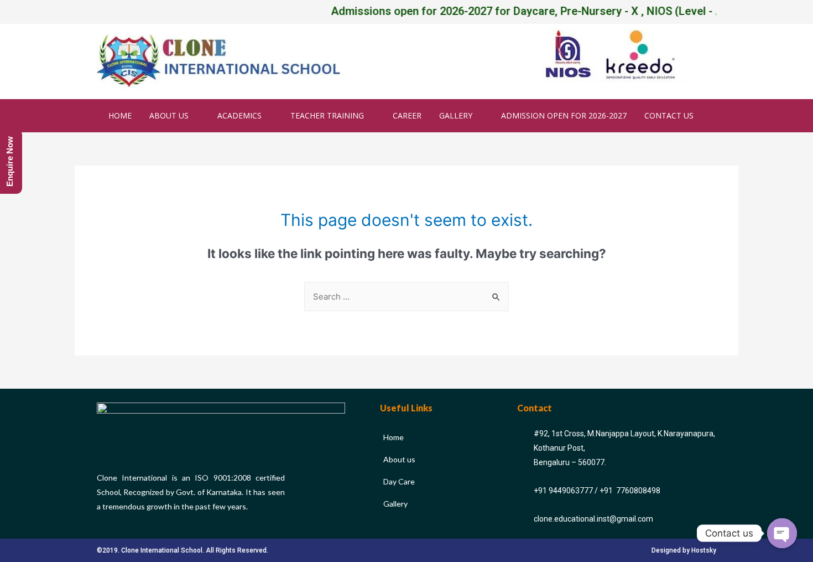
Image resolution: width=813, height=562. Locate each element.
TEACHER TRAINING (327, 115)
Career (407, 115)
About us (169, 115)
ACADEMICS (239, 115)
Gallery (455, 115)
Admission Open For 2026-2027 (564, 115)
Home (120, 115)
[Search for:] (406, 296)
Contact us (669, 115)
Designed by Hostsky (684, 550)
